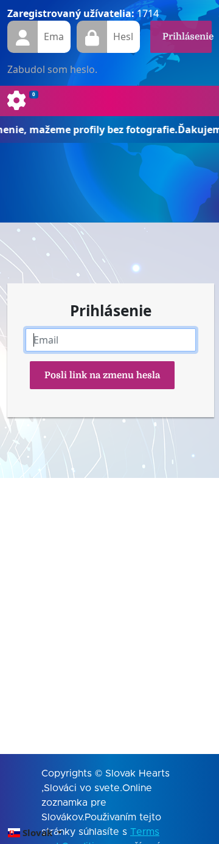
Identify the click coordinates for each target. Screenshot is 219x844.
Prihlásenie (187, 36)
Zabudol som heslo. (52, 69)
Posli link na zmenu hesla (102, 375)
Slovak (37, 832)
